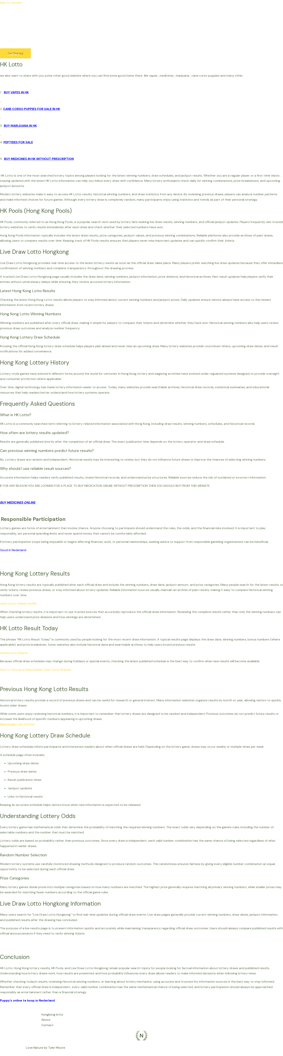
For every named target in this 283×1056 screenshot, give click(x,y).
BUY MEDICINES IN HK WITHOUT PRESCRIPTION (39, 159)
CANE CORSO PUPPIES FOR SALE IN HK (31, 109)
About (12, 41)
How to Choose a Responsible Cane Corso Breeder (36, 670)
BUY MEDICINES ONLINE (18, 502)
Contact (14, 54)
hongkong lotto (18, 27)
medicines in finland (13, 653)
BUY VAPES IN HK (16, 92)
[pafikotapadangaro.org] (6, 15)
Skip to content (11, 3)
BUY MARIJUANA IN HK (20, 126)
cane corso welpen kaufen (18, 603)
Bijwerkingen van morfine (17, 724)
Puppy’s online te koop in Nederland (27, 1000)
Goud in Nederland (13, 550)
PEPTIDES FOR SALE (18, 142)
